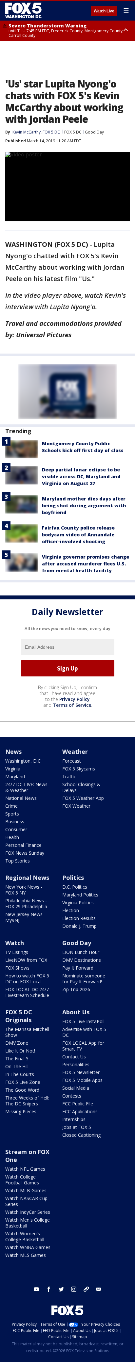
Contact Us (74, 1056)
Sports (12, 814)
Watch (14, 943)
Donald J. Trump (79, 926)
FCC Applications (80, 1111)
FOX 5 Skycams (78, 769)
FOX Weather (76, 806)
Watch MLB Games (26, 1190)
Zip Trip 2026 (76, 989)
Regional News (27, 877)
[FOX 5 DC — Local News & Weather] (24, 10)
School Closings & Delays (81, 787)
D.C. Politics (74, 887)
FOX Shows (17, 968)
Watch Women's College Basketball (24, 1236)
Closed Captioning (81, 1135)
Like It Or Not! (20, 1051)
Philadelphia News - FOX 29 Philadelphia (26, 903)
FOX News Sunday (24, 853)
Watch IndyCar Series (27, 1212)
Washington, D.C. (23, 761)
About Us (75, 1012)
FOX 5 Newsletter (81, 1072)
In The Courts (19, 1074)
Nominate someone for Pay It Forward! (83, 979)
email (98, 1289)
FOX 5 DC (73, 132)
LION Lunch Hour (80, 952)
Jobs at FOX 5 (76, 1127)
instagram (73, 1289)
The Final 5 (17, 1058)
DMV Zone (16, 1043)
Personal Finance (23, 845)
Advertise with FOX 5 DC (84, 1032)
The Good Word (22, 1090)
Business (14, 821)
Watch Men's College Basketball (27, 1223)
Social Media (75, 1088)
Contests (71, 1096)
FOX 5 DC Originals (18, 1016)
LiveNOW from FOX (26, 960)
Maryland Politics (80, 895)
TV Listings (16, 952)
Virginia (12, 769)
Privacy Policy (74, 699)
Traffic (69, 776)
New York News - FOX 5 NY (23, 890)
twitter (61, 1289)
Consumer (16, 829)
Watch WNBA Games (27, 1247)
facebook (49, 1289)
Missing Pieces (20, 1111)
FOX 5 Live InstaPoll (83, 1021)
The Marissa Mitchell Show (27, 1032)
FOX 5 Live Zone (22, 1082)
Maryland (15, 776)
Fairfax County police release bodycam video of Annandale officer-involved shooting (78, 535)
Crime (11, 806)
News (13, 751)
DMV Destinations (81, 960)
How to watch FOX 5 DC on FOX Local (27, 979)
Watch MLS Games (25, 1255)
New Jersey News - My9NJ (25, 917)
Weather (75, 751)
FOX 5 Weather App (83, 798)
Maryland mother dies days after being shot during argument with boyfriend (84, 505)
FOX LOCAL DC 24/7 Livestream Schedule (27, 992)
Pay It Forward (77, 968)
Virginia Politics (78, 902)
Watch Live (104, 11)
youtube (36, 1289)
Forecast (71, 761)
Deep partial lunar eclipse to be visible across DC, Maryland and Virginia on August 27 (81, 476)
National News (21, 798)
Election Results (79, 918)
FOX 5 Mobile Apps (82, 1080)
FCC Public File (77, 1104)
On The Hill (17, 1066)
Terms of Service (72, 705)
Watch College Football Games (22, 1180)
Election (70, 910)
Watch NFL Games (25, 1169)
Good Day (94, 132)
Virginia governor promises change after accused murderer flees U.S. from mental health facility (85, 564)
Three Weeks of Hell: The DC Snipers (27, 1101)
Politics (73, 877)
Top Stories (17, 861)
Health (12, 837)
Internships (74, 1119)
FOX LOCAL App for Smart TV (83, 1046)
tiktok (86, 1289)
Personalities (75, 1064)
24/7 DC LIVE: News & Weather (26, 787)
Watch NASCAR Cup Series (26, 1201)
